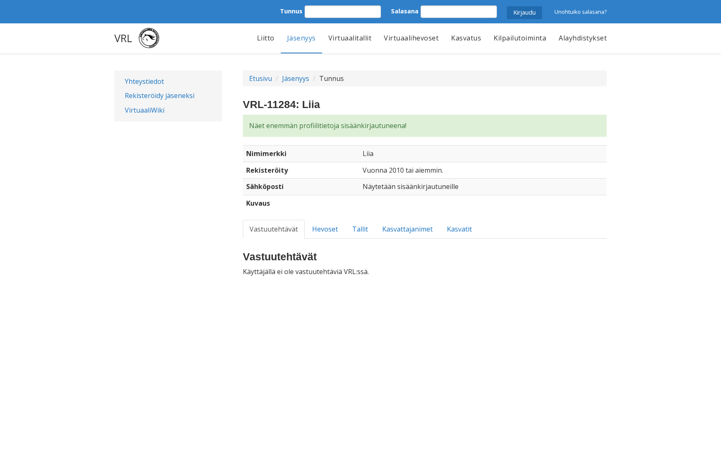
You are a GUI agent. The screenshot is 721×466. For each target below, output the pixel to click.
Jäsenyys (301, 38)
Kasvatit (459, 229)
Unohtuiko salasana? (581, 11)
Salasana (404, 11)
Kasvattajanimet (407, 229)
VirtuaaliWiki (144, 110)
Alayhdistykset (583, 38)
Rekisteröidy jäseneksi (159, 95)
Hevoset (325, 229)
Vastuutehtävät (274, 229)
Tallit (360, 229)
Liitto (266, 38)
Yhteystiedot (144, 81)
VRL (123, 38)
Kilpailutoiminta (520, 38)
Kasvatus (466, 38)
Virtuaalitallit (350, 38)
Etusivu (260, 78)
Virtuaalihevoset (411, 38)
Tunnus (291, 11)
